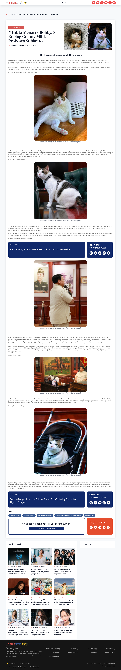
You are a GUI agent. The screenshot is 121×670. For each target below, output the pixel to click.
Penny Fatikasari (17, 45)
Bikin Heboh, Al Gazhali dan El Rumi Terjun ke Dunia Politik (40, 249)
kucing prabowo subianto (45, 515)
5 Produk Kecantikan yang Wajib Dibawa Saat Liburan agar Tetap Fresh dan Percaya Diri (63, 602)
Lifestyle (12, 14)
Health (55, 653)
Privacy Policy (25, 663)
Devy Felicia (12, 566)
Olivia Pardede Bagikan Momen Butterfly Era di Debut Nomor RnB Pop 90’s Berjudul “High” (18, 602)
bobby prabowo (89, 515)
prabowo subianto (15, 515)
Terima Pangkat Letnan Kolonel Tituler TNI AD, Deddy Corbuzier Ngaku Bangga (43, 501)
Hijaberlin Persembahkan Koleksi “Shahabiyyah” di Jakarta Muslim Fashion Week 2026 (17, 572)
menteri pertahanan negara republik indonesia (68, 515)
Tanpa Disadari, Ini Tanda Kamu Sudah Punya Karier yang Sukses (40, 572)
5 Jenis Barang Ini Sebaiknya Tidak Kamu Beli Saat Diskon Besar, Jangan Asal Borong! (41, 602)
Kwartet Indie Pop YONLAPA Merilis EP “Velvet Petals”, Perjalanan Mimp (63, 572)
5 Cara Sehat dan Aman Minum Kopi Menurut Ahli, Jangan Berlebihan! (40, 632)
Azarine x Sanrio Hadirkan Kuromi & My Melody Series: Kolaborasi (64, 632)
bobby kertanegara (29, 515)
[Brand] (18, 2)
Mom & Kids (71, 653)
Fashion (25, 563)
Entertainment (69, 563)
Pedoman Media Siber (17, 667)
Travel (92, 653)
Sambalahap (53, 656)
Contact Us (34, 667)
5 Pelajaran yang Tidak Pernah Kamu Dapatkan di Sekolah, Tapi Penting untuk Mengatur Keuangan (18, 632)
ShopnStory (108, 653)
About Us (12, 663)
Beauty (71, 593)
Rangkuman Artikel (47, 528)
